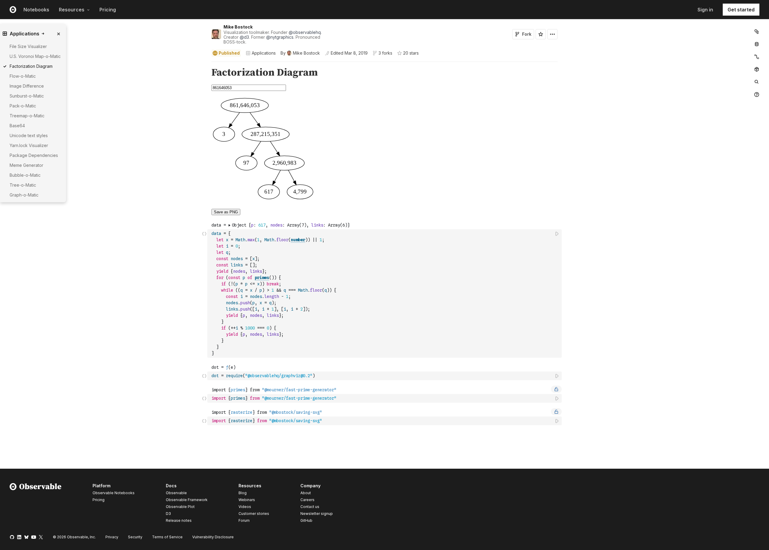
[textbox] (385, 293)
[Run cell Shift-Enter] (557, 233)
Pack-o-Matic (23, 105)
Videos (245, 506)
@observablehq (305, 32)
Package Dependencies (34, 155)
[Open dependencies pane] (757, 69)
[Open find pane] (757, 82)
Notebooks (36, 10)
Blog (243, 493)
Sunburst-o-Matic (27, 95)
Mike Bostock (238, 26)
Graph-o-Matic (24, 194)
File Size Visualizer (28, 46)
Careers (307, 499)
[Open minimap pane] (757, 57)
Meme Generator (26, 165)
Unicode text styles (29, 135)
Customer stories (254, 513)
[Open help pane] (757, 94)
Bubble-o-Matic (25, 175)
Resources (71, 10)
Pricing (107, 10)
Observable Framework (187, 499)
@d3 (244, 37)
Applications (264, 53)
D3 (168, 513)
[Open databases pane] (757, 44)
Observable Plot (180, 506)
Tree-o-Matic (23, 185)
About (305, 493)
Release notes (179, 520)
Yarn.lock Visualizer (29, 145)
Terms (167, 537)
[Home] (36, 504)
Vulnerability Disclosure (213, 537)
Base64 (17, 125)
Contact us (309, 507)
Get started (741, 10)
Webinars (247, 499)
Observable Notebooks (114, 493)
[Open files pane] (757, 31)
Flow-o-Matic (23, 76)
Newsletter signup (316, 514)
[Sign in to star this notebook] (541, 34)
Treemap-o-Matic (27, 115)
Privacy (111, 537)
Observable (176, 493)
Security (135, 537)
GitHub (306, 520)
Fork (526, 34)
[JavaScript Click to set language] (204, 293)
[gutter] (104, 73)
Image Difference (27, 86)
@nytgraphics (279, 37)
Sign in (705, 10)
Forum (244, 520)
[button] (204, 64)
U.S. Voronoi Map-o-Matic (35, 56)
